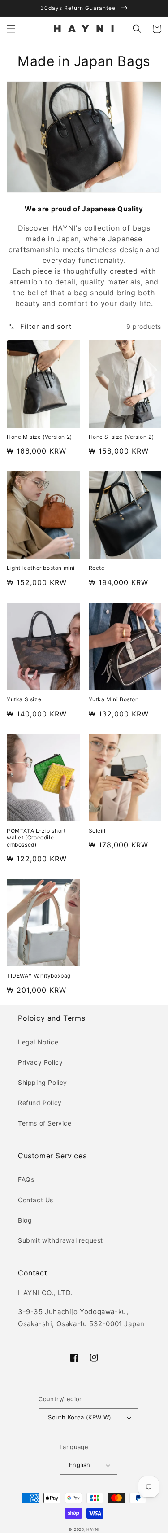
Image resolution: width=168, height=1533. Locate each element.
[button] (11, 29)
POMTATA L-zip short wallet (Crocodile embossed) (36, 837)
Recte (97, 567)
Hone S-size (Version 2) (121, 436)
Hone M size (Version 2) (39, 436)
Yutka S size (24, 699)
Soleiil (97, 830)
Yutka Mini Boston (114, 699)
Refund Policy (40, 1102)
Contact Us (35, 1200)
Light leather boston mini (41, 567)
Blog (25, 1220)
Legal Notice (38, 1042)
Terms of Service (45, 1123)
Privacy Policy (40, 1062)
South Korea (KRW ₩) (80, 1417)
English (79, 1464)
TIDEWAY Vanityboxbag (39, 975)
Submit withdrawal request (60, 1240)
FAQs (26, 1179)
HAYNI (92, 1529)
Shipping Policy (42, 1082)
